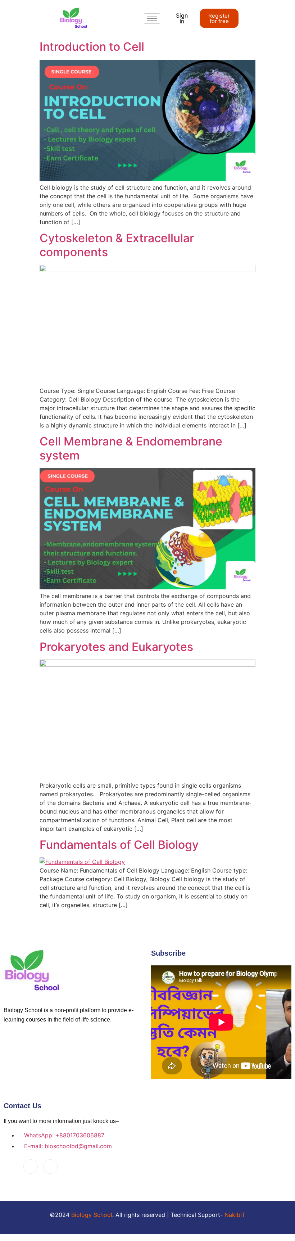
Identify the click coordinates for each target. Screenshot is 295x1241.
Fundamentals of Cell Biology (119, 845)
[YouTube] (11, 1167)
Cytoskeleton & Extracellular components (117, 245)
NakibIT (234, 1214)
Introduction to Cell (92, 47)
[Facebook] (30, 1166)
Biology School (91, 1214)
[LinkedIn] (50, 1166)
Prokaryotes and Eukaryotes (116, 647)
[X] (70, 1167)
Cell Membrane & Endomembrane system (131, 448)
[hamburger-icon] (152, 18)
